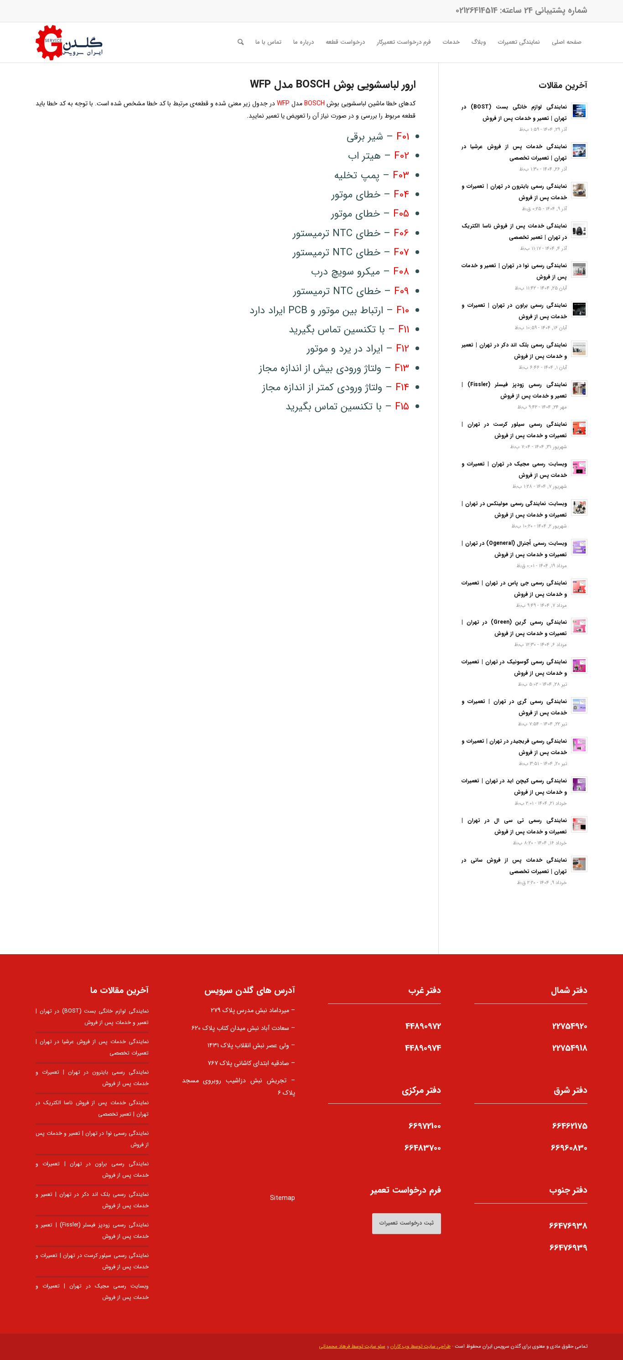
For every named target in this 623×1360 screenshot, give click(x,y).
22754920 (569, 1026)
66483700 (423, 1148)
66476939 (568, 1248)
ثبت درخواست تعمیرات (406, 1223)
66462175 (569, 1126)
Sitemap (282, 1198)
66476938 (568, 1226)
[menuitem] (566, 42)
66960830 (569, 1148)
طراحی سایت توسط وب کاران (420, 1346)
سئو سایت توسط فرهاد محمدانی (352, 1346)
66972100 (425, 1126)
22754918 (569, 1048)
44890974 (423, 1048)
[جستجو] (240, 42)
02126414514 (477, 10)
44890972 (423, 1026)
